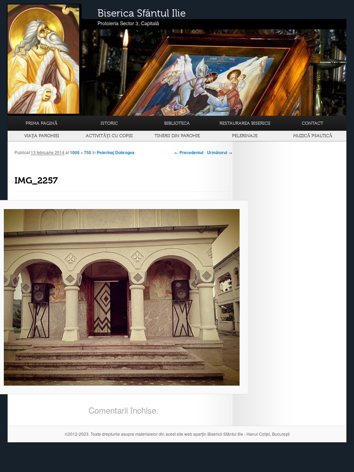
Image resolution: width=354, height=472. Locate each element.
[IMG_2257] (122, 297)
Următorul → (219, 152)
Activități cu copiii (109, 135)
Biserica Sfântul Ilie (141, 13)
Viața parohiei (41, 135)
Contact (312, 123)
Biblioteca (177, 123)
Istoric (109, 123)
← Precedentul (188, 152)
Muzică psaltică (312, 135)
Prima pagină (41, 123)
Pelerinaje (245, 135)
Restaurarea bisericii (245, 123)
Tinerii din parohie (177, 135)
